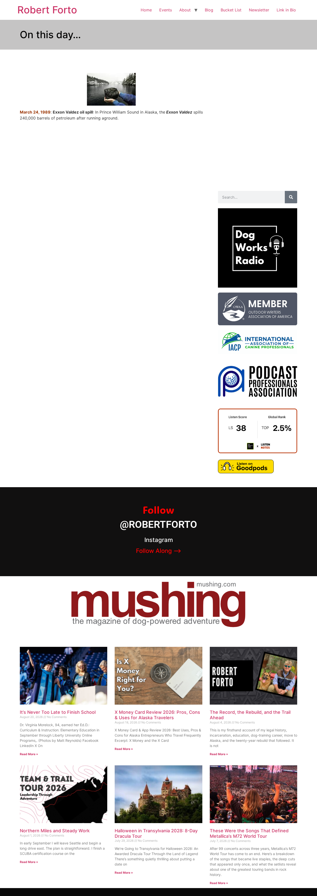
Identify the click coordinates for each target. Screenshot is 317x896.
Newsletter (259, 9)
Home (146, 9)
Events (165, 9)
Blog (209, 9)
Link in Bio (286, 9)
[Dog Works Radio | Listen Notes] (257, 451)
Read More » (29, 754)
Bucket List (231, 9)
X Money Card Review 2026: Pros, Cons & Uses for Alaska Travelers (157, 715)
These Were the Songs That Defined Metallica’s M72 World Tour (249, 833)
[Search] (291, 197)
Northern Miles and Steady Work (55, 830)
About (185, 9)
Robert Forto (47, 10)
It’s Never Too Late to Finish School (58, 712)
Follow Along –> (158, 550)
